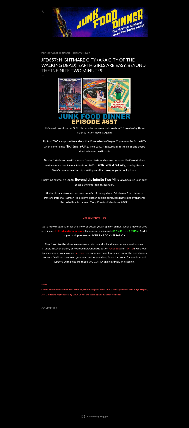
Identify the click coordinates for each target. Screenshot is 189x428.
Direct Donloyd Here (94, 217)
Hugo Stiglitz (140, 289)
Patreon (79, 252)
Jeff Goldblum (48, 294)
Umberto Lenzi (113, 294)
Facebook (114, 248)
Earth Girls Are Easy (109, 289)
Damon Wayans (91, 289)
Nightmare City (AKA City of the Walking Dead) (80, 294)
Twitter (129, 248)
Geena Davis (126, 289)
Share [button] (44, 284)
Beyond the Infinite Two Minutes (65, 289)
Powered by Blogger (97, 416)
